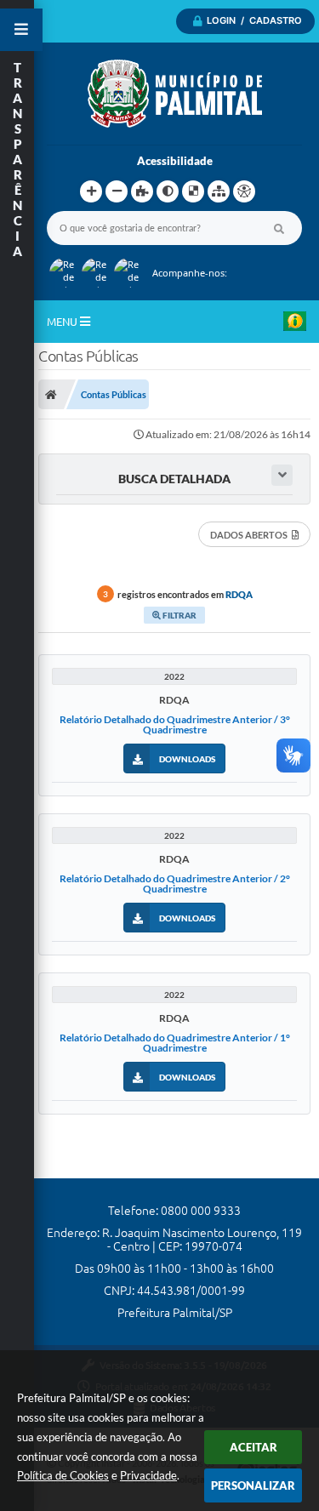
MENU (63, 322)
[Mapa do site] (219, 191)
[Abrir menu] (21, 30)
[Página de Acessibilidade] (244, 191)
